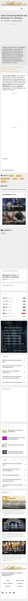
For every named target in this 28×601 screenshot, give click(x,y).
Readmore (6, 515)
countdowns (10, 279)
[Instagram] (6, 592)
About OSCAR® (20, 580)
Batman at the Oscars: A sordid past (10, 71)
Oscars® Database (8, 583)
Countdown (20, 583)
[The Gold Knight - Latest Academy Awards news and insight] (14, 5)
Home (7, 580)
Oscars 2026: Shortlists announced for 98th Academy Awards (13, 550)
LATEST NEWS (6, 425)
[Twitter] (10, 592)
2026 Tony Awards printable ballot (16, 445)
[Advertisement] (12, 34)
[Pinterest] (13, 592)
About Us (8, 586)
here (14, 170)
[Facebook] (2, 592)
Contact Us (20, 586)
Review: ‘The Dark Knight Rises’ (9, 69)
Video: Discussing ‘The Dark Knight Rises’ (11, 67)
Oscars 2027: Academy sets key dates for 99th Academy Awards (13, 527)
